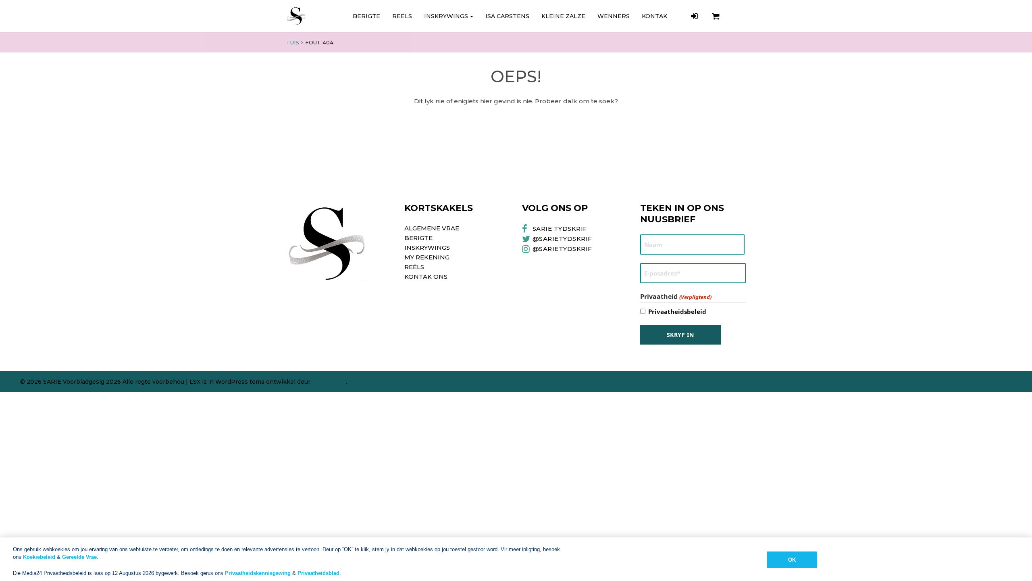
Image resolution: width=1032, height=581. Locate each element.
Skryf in (680, 335)
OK (792, 560)
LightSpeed (329, 381)
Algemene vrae (431, 228)
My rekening (426, 257)
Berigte (366, 16)
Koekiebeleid (39, 557)
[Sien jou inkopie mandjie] (717, 16)
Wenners (613, 16)
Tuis (292, 42)
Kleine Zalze (563, 16)
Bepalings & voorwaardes (908, 381)
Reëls (402, 16)
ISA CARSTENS (507, 16)
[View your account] (695, 16)
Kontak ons (425, 276)
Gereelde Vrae (79, 557)
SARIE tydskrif (560, 228)
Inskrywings (446, 16)
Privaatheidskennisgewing (258, 573)
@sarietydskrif (562, 249)
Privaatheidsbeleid (677, 311)
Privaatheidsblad (318, 573)
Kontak (654, 16)
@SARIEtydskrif (562, 238)
